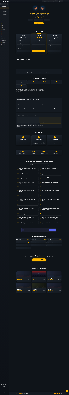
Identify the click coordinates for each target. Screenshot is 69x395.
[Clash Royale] (8, 22)
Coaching (4, 15)
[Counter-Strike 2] (8, 8)
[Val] (8, 35)
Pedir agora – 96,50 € (39, 23)
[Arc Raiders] (8, 42)
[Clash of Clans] (8, 24)
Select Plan (23, 51)
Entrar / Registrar (4, 392)
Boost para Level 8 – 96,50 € (39, 259)
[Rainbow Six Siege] (8, 20)
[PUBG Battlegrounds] (8, 33)
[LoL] (8, 26)
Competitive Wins (5, 11)
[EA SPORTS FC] (8, 46)
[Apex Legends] (8, 44)
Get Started (39, 51)
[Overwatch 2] (8, 37)
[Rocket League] (8, 6)
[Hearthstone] (8, 29)
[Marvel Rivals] (8, 40)
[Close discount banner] (61, 393)
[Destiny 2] (8, 39)
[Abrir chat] (67, 391)
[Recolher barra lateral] (7, 4)
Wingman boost (4, 14)
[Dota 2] (8, 31)
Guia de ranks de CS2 (5, 17)
